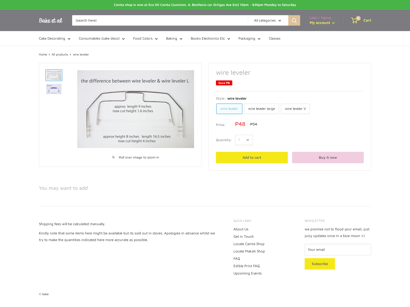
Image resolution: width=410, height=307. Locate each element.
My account (320, 22)
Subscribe (320, 264)
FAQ (236, 258)
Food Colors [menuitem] (143, 38)
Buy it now (328, 157)
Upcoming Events (247, 273)
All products (60, 54)
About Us (240, 229)
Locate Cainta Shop (249, 244)
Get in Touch (243, 236)
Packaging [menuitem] (246, 38)
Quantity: (224, 140)
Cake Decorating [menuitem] (52, 38)
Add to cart (251, 157)
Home (43, 54)
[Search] (294, 20)
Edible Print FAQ (246, 266)
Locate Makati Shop (249, 251)
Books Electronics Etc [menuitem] (208, 38)
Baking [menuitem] (171, 38)
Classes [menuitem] (274, 38)
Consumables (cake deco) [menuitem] (99, 38)
